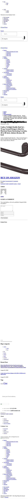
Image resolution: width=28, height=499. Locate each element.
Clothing (5, 58)
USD (4, 9)
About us (5, 418)
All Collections (6, 420)
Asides (7, 348)
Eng (4, 1)
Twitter (7, 183)
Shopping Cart (5, 431)
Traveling (5, 357)
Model (4, 356)
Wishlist (4, 430)
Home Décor (9, 85)
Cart (4, 22)
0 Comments (15, 181)
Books (4, 56)
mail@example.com (15, 410)
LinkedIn (11, 183)
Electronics (5, 77)
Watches (5, 94)
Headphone (9, 82)
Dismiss (6, 497)
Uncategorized (8, 181)
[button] (1, 341)
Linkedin (11, 413)
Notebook (8, 81)
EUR (7, 12)
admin (3, 181)
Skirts (7, 66)
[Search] (24, 37)
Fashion (4, 354)
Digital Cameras (10, 69)
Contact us (5, 433)
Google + (15, 183)
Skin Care (8, 55)
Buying (4, 352)
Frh (7, 4)
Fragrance (8, 53)
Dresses (8, 60)
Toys (4, 93)
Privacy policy (5, 422)
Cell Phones (6, 72)
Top (7, 67)
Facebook (3, 183)
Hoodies (8, 62)
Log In (5, 23)
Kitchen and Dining (10, 88)
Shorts (7, 63)
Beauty (5, 50)
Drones (8, 78)
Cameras (5, 68)
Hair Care (8, 54)
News (7, 349)
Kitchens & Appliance (11, 89)
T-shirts (8, 64)
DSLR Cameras (10, 71)
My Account (6, 17)
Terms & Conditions (6, 423)
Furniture (8, 86)
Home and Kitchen (7, 84)
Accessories (9, 75)
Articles (4, 346)
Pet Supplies (6, 90)
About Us (5, 18)
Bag (4, 351)
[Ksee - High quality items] (4, 27)
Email (19, 183)
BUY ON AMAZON (10, 177)
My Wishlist (6, 20)
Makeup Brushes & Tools (12, 51)
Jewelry (5, 91)
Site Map (5, 21)
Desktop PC (9, 80)
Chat (5, 383)
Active (7, 59)
